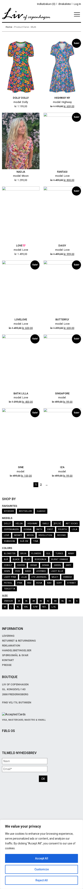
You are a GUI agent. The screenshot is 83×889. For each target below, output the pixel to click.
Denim (45, 565)
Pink (19, 583)
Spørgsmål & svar (15, 655)
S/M (35, 607)
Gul (48, 553)
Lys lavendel (39, 577)
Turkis (59, 553)
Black (16, 559)
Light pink (10, 577)
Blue (27, 559)
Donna (27, 529)
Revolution (45, 535)
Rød (49, 583)
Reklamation (11, 645)
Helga (19, 523)
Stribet (71, 583)
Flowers (36, 553)
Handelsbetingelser (16, 650)
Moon (30, 535)
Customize (41, 869)
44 (55, 601)
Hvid (17, 571)
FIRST (50, 529)
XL (18, 607)
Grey (68, 565)
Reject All (41, 880)
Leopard (41, 571)
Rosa (39, 583)
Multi (55, 577)
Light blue (57, 571)
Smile (45, 523)
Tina (35, 541)
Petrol (8, 583)
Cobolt (8, 565)
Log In (77, 3)
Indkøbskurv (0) (46, 3)
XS (69, 601)
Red (29, 583)
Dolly (7, 523)
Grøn (7, 571)
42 (48, 601)
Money (18, 535)
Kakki (28, 571)
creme (33, 565)
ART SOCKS (72, 523)
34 (19, 601)
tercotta (9, 588)
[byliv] (57, 523)
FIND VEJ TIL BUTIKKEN (16, 702)
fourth (62, 529)
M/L (44, 607)
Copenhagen (11, 529)
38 (33, 601)
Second (61, 535)
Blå (6, 559)
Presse (6, 664)
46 (62, 601)
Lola (74, 529)
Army (71, 553)
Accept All (41, 858)
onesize (8, 601)
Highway (32, 523)
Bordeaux (40, 559)
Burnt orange (59, 559)
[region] (41, 854)
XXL (26, 607)
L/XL (53, 607)
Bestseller (25, 511)
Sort (59, 583)
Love (6, 535)
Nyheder (9, 511)
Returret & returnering (19, 640)
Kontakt (8, 660)
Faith (39, 529)
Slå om (24, 541)
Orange (67, 577)
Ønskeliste (64, 3)
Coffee (21, 565)
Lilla (24, 577)
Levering (8, 635)
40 (40, 601)
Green (57, 565)
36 (26, 601)
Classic (41, 511)
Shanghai (9, 541)
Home (9, 27)
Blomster (10, 553)
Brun (23, 553)
